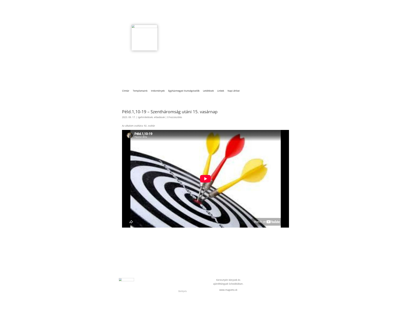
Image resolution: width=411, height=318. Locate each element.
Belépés (182, 291)
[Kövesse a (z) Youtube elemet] (185, 280)
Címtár (125, 91)
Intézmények (158, 91)
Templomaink (140, 91)
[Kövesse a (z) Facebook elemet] (179, 280)
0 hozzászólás (174, 117)
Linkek (220, 91)
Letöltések (208, 91)
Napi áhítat (233, 91)
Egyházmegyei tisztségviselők (183, 91)
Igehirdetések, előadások (151, 117)
